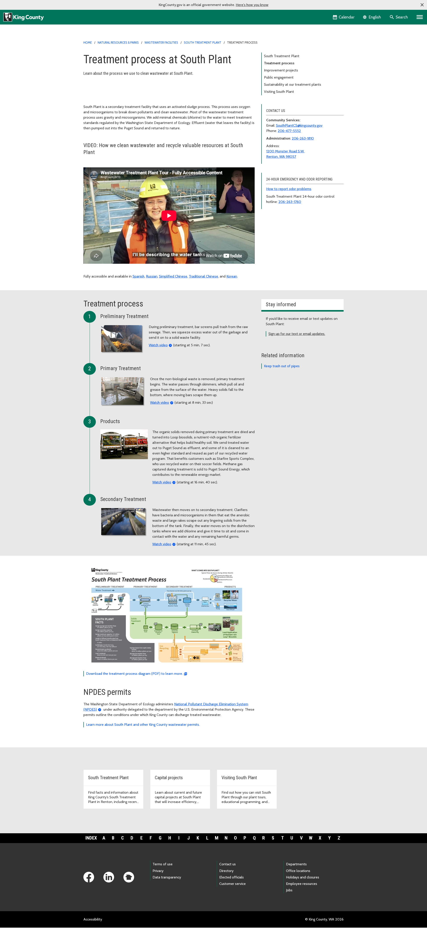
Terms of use (163, 864)
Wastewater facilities (161, 42)
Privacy (158, 871)
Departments (296, 864)
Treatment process (279, 63)
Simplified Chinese (173, 276)
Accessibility (92, 919)
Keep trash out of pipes (282, 366)
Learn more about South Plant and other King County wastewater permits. (143, 724)
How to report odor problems (288, 189)
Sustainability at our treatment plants (292, 84)
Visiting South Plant (279, 91)
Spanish (138, 276)
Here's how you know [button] (252, 5)
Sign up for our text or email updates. (296, 334)
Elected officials (231, 877)
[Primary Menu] (420, 17)
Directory (226, 871)
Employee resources (301, 884)
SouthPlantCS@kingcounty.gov (299, 125)
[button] (422, 5)
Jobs (289, 890)
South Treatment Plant (202, 42)
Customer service (232, 884)
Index (91, 838)
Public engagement (279, 77)
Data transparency (167, 877)
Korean (231, 276)
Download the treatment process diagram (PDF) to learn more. (134, 673)
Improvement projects (281, 70)
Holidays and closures (302, 877)
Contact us (227, 864)
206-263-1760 (289, 202)
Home (87, 42)
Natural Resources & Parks (118, 42)
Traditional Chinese (203, 276)
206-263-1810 (303, 138)
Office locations (298, 871)
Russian (151, 276)
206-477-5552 (289, 131)
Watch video (158, 345)
